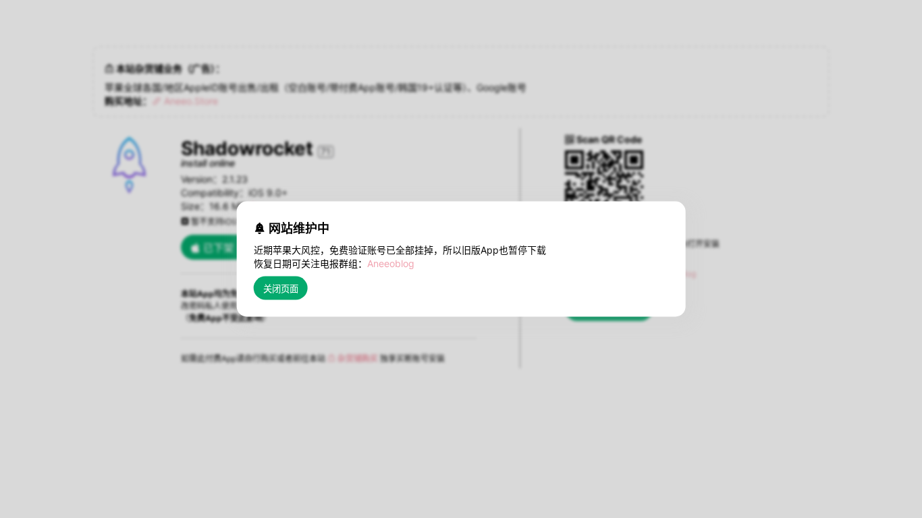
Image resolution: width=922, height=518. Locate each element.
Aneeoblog (390, 263)
